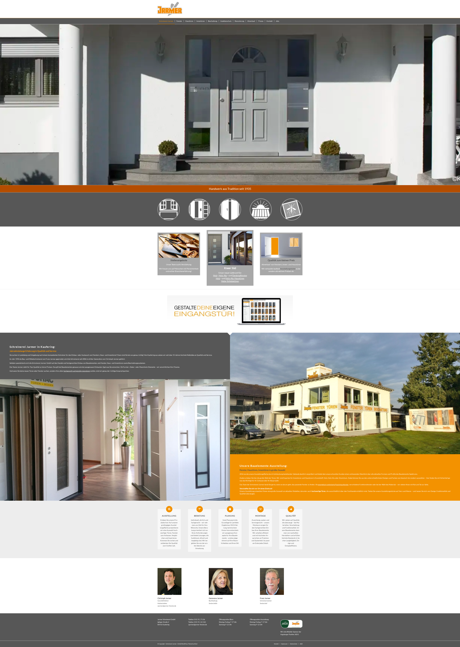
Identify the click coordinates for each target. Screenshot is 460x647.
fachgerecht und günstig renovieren (77, 371)
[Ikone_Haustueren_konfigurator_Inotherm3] (230, 311)
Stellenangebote (178, 260)
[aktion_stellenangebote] (179, 246)
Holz (215, 275)
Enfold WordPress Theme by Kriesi (187, 644)
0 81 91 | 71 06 (199, 619)
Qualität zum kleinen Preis (281, 260)
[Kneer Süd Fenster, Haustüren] (230, 248)
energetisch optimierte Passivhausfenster (333, 485)
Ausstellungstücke (287, 268)
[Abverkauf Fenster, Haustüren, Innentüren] (281, 246)
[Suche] (301, 21)
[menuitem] (166, 21)
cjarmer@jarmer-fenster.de (167, 606)
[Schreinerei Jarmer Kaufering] (170, 9)
